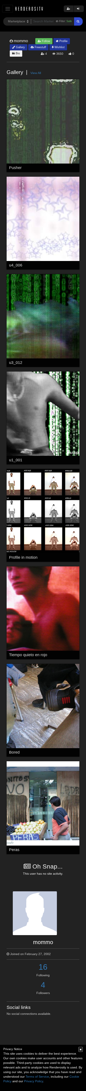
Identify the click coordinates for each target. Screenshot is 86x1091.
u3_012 (15, 362)
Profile (62, 41)
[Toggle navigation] (7, 8)
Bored (14, 752)
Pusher (15, 168)
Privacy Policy (33, 1081)
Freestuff (40, 47)
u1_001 (15, 460)
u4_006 (15, 265)
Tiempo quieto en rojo (28, 655)
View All (35, 73)
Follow (45, 41)
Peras (14, 850)
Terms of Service (37, 1076)
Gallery (20, 47)
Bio (17, 53)
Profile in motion (23, 557)
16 (43, 966)
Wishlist (59, 47)
